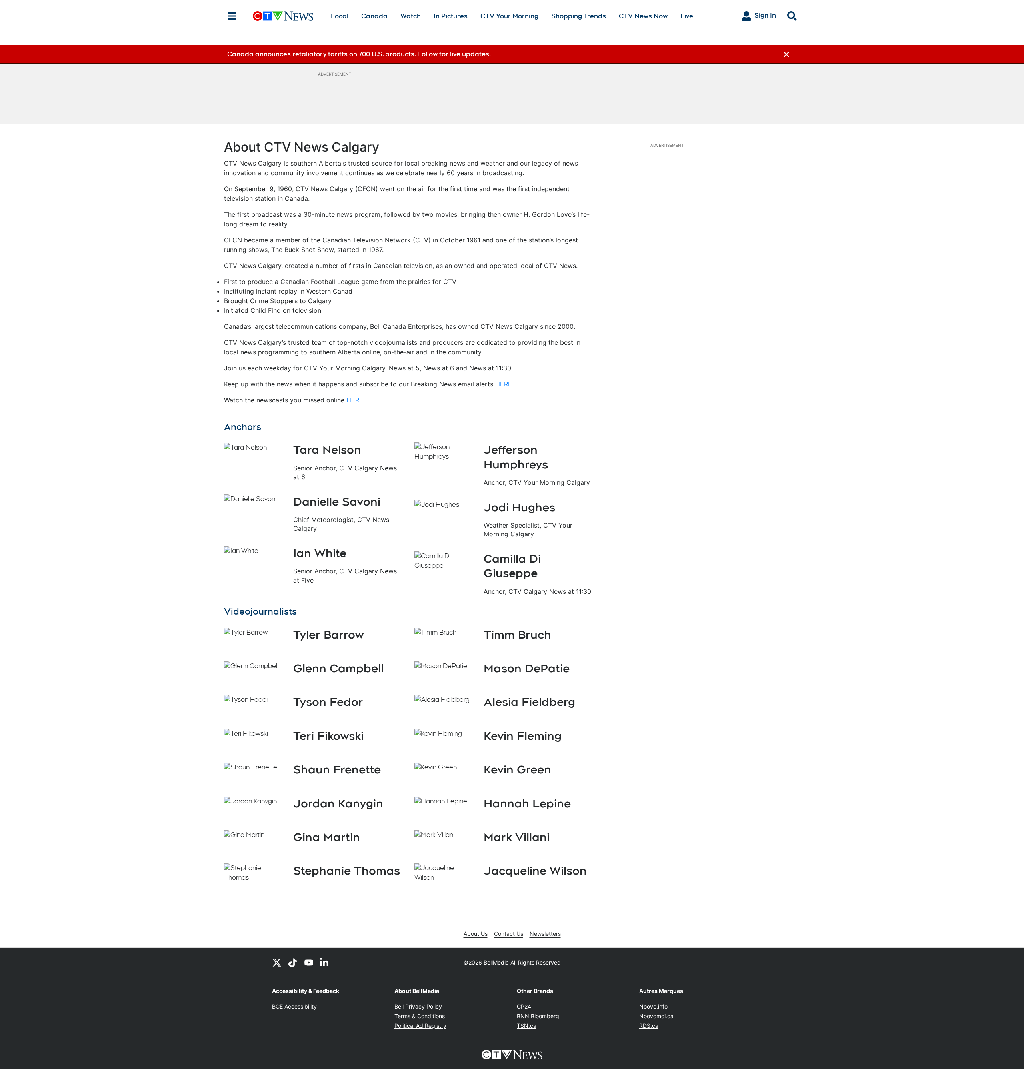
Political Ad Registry (420, 1025)
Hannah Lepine (527, 803)
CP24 (524, 1006)
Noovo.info (653, 1006)
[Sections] (232, 16)
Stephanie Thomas (346, 870)
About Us (476, 933)
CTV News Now (643, 16)
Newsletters (545, 933)
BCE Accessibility (294, 1006)
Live (686, 16)
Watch (410, 16)
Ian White (319, 553)
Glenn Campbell (338, 668)
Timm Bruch (517, 634)
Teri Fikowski (328, 736)
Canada (374, 16)
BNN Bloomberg (538, 1016)
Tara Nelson (327, 449)
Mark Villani (517, 837)
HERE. (504, 384)
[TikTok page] (293, 962)
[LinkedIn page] (325, 962)
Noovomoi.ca (656, 1016)
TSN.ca (526, 1025)
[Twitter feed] (277, 962)
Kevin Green (517, 769)
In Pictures (451, 16)
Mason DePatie (527, 668)
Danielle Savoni (336, 501)
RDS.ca (648, 1025)
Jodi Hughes (519, 507)
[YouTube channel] (309, 962)
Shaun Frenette (337, 769)
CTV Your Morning (509, 16)
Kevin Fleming (523, 736)
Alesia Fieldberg (529, 702)
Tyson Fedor (328, 702)
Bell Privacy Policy (418, 1006)
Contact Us (508, 933)
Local (339, 16)
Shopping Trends (578, 16)
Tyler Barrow (328, 634)
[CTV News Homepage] (283, 16)
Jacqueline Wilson (535, 870)
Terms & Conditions (419, 1016)
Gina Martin (326, 837)
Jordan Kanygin (338, 803)
